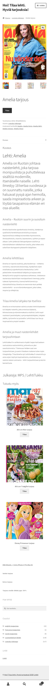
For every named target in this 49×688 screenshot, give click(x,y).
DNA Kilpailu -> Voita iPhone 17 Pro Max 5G (18, 565)
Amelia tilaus (18, 129)
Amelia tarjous (8, 129)
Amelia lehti (37, 126)
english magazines (12, 626)
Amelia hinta (27, 126)
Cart (38, 682)
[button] (43, 27)
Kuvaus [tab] (5, 140)
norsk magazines (11, 634)
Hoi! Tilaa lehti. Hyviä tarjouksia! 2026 (19, 675)
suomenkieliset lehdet (13, 638)
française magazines (12, 630)
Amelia (20, 126)
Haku (24, 684)
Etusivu (7, 18)
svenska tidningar (18, 18)
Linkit (5, 658)
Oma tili (8, 684)
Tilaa (7, 110)
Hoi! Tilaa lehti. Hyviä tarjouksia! (16, 7)
